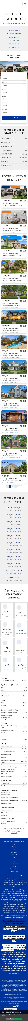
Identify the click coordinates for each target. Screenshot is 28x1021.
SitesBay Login (14, 871)
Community (14, 855)
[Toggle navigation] (24, 3)
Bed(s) (3, 89)
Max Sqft (4, 109)
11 (18, 486)
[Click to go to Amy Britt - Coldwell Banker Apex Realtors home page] (5, 3)
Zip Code (14, 852)
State (14, 844)
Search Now (14, 118)
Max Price (4, 82)
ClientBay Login (14, 869)
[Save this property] (25, 187)
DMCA (14, 866)
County (14, 847)
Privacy (14, 861)
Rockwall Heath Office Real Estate (14, 842)
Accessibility (14, 864)
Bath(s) (4, 96)
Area (14, 857)
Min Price (4, 75)
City (14, 849)
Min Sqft (4, 103)
